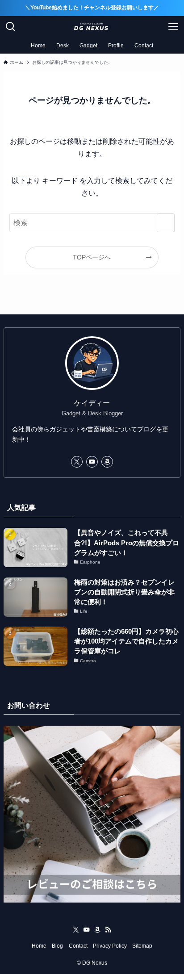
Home (39, 946)
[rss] (108, 930)
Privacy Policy (110, 946)
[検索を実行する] (166, 222)
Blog (57, 946)
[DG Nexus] (92, 27)
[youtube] (92, 462)
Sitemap (142, 946)
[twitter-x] (77, 462)
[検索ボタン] (10, 27)
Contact (78, 946)
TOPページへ (92, 257)
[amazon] (107, 462)
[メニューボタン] (173, 27)
